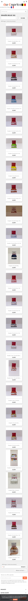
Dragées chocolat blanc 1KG (14, 41)
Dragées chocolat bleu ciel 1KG (14, 243)
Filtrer (23, 18)
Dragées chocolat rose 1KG (14, 288)
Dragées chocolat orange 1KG (14, 198)
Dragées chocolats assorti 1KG (14, 467)
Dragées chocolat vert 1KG (14, 153)
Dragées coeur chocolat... (14, 400)
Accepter (15, 599)
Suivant (24, 567)
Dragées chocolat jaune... (14, 176)
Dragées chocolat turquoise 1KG (14, 108)
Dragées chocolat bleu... (14, 265)
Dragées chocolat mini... (14, 423)
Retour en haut (21, 570)
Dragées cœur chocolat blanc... (14, 355)
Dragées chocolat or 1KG (14, 557)
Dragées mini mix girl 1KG (14, 512)
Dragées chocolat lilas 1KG (14, 310)
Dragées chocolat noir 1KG (14, 86)
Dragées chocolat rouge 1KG (14, 220)
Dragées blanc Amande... (14, 490)
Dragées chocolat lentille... (14, 445)
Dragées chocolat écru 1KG (14, 63)
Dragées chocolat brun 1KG (14, 535)
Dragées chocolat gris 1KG (14, 333)
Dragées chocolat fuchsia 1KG (14, 131)
